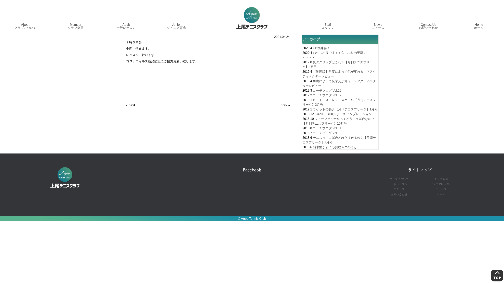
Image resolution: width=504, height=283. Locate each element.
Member (75, 26)
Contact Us (428, 26)
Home (479, 26)
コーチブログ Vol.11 (327, 128)
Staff (327, 26)
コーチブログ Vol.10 (327, 133)
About (25, 26)
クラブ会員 (441, 179)
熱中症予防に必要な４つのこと (335, 147)
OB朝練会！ (321, 48)
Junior (176, 26)
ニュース (441, 189)
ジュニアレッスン (441, 184)
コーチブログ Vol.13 (327, 90)
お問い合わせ (399, 194)
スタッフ (399, 189)
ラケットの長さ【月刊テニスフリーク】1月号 (345, 109)
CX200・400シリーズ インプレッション (343, 114)
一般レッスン (399, 184)
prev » (285, 105)
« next (130, 105)
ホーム (441, 194)
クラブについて (399, 179)
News (378, 26)
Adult (126, 26)
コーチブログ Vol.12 (327, 95)
